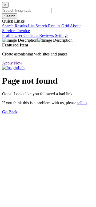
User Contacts (26, 35)
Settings (61, 35)
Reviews (47, 35)
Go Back (9, 112)
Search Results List (18, 26)
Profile (8, 35)
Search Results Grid (52, 26)
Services (9, 30)
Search (9, 16)
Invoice (23, 30)
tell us (82, 103)
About (75, 26)
